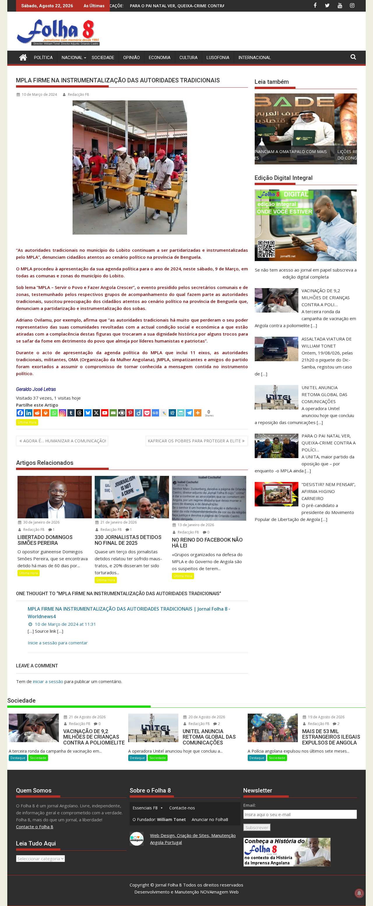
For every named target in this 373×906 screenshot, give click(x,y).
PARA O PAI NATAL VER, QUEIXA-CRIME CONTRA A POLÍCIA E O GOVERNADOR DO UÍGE (171, 5)
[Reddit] (37, 412)
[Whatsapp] (54, 412)
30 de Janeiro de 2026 (40, 522)
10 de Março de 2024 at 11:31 (65, 624)
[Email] (113, 412)
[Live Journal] (164, 412)
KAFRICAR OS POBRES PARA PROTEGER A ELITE (194, 441)
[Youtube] (104, 412)
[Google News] (155, 412)
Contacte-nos (182, 808)
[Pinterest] (130, 412)
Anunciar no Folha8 (210, 819)
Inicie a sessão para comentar (58, 643)
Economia (159, 57)
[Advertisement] (251, 32)
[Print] (45, 412)
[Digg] (172, 412)
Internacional (254, 57)
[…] (314, 325)
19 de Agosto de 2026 (325, 716)
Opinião (131, 57)
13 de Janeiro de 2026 (195, 524)
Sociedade (103, 57)
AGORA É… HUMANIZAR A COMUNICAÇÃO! (64, 441)
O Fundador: (159, 819)
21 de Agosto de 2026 (86, 716)
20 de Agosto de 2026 (206, 716)
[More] (197, 412)
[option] (306, 128)
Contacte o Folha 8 (34, 826)
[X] (96, 412)
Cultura (189, 57)
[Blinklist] (121, 412)
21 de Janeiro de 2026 (118, 522)
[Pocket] (147, 412)
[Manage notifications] (359, 893)
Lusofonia (218, 57)
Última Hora (27, 422)
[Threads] (79, 412)
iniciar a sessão (48, 681)
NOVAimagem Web (219, 892)
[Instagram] (62, 412)
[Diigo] (138, 412)
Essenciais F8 (145, 808)
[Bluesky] (88, 412)
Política (43, 57)
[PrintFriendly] (180, 412)
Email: (249, 805)
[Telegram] (189, 412)
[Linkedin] (28, 412)
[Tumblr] (71, 412)
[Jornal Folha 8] (21, 56)
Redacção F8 (78, 94)
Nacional (72, 57)
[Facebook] (20, 412)
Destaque (17, 758)
